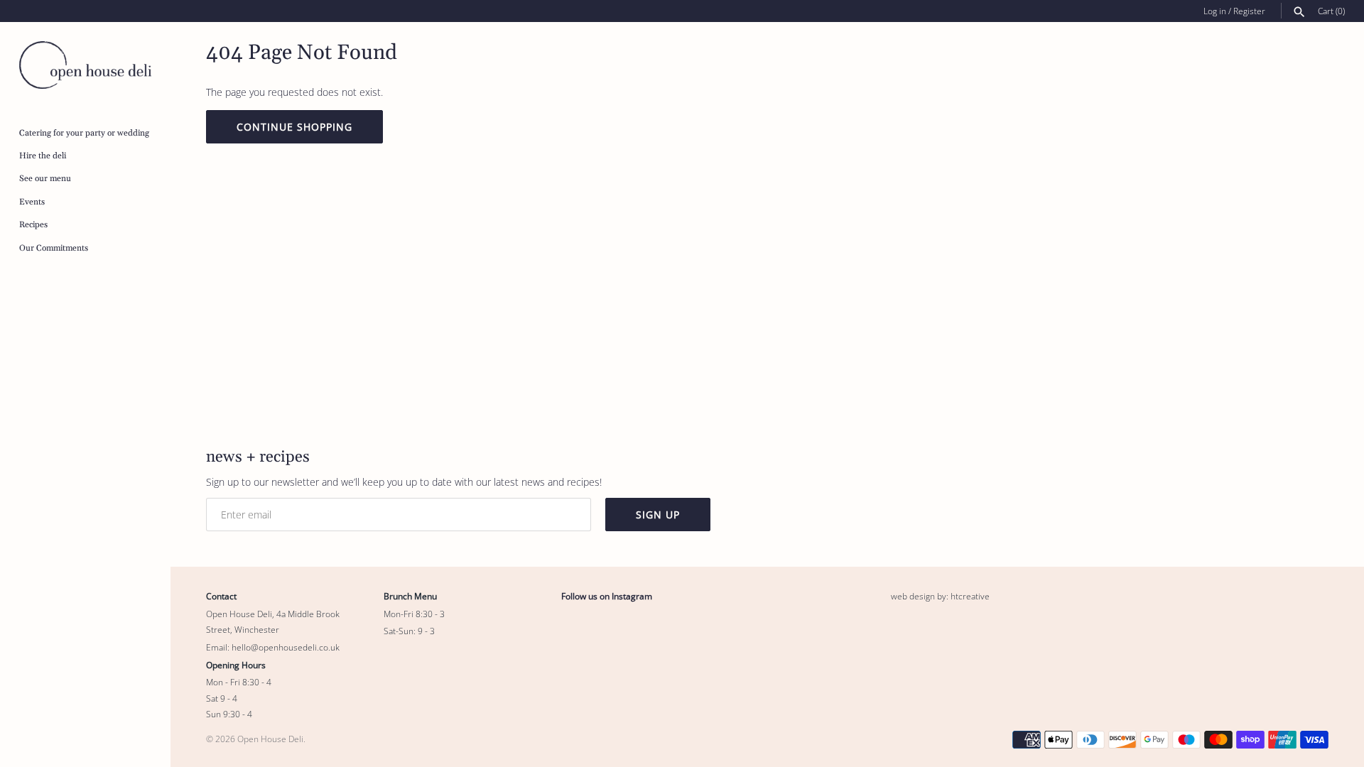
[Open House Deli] (85, 65)
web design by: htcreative (940, 596)
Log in (1214, 10)
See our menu (45, 178)
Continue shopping (294, 127)
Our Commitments (53, 248)
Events (32, 202)
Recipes (33, 224)
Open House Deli (270, 738)
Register (1249, 10)
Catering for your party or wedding (84, 133)
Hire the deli (42, 156)
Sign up (658, 514)
